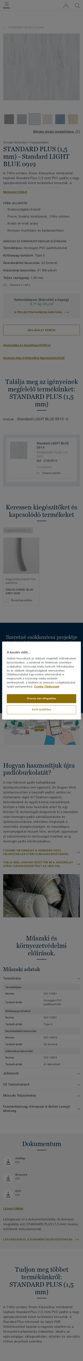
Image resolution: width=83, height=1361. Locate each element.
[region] (41, 680)
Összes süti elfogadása (41, 698)
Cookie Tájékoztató (46, 686)
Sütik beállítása (41, 709)
